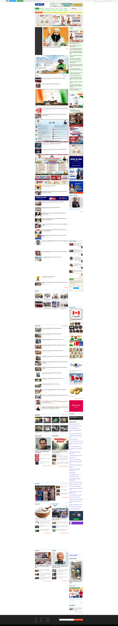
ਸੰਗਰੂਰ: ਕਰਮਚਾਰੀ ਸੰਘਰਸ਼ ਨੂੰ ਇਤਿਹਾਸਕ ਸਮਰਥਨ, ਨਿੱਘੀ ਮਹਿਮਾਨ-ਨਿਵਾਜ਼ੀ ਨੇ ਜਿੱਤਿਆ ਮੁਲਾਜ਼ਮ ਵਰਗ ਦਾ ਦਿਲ (76, 78)
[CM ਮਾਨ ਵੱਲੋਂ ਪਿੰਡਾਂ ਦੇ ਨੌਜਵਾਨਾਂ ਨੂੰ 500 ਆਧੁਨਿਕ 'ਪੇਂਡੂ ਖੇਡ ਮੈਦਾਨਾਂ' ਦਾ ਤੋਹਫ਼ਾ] (38, 258)
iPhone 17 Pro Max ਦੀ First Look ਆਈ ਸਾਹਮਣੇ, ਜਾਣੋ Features (62, 577)
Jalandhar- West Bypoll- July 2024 (75, 484)
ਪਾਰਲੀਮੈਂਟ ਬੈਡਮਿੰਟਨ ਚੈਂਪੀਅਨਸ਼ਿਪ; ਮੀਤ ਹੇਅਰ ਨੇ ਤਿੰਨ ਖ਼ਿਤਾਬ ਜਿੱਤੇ (45, 526)
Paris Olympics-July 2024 (74, 474)
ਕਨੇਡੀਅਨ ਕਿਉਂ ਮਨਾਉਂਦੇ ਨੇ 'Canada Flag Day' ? (75, 384)
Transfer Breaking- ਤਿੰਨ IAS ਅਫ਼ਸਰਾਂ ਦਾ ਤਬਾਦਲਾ (45, 459)
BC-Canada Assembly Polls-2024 (75, 455)
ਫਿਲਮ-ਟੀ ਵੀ (55, 10)
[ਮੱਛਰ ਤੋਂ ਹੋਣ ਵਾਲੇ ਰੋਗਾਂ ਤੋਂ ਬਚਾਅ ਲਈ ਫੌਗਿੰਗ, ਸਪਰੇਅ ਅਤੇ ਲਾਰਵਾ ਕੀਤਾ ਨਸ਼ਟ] (38, 374)
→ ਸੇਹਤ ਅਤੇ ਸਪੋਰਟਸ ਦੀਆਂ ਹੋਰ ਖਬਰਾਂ (63, 533)
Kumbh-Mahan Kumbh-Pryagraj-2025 (75, 436)
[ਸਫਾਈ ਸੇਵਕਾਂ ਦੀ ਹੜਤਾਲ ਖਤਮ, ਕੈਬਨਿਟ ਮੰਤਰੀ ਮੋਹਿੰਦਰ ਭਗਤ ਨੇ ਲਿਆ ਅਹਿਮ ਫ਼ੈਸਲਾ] (38, 203)
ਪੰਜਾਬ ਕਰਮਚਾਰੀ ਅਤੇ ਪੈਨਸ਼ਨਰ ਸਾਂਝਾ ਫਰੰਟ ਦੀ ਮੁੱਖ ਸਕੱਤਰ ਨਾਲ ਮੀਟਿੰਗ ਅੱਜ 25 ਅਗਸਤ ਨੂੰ (75, 43)
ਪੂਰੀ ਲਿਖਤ (76, 519)
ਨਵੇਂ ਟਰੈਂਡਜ (66, 10)
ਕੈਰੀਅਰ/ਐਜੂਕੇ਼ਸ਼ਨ (49, 10)
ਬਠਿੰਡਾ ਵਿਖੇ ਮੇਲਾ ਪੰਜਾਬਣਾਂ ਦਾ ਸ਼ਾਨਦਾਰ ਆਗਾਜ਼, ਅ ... (42, 501)
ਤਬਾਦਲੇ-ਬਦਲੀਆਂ (41, 8)
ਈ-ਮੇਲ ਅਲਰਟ (37, 10)
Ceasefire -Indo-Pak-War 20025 (75, 433)
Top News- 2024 (72, 457)
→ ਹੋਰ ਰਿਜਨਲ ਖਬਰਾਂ (65, 411)
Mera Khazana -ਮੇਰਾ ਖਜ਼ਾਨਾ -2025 (75, 426)
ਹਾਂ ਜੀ (71, 286)
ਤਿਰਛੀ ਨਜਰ (43, 10)
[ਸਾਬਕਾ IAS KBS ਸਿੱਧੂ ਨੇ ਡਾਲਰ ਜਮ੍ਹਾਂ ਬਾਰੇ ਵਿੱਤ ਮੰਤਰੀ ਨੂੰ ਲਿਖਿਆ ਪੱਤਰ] (38, 85)
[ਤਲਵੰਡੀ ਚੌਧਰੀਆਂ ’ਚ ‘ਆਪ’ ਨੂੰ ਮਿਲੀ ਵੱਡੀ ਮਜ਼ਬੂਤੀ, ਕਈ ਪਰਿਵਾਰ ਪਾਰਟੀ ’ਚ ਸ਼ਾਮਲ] (38, 380)
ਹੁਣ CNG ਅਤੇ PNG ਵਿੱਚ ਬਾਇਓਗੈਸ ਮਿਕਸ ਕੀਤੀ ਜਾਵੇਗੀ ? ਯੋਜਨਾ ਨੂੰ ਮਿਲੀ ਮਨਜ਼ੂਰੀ (45, 530)
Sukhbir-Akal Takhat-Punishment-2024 (75, 444)
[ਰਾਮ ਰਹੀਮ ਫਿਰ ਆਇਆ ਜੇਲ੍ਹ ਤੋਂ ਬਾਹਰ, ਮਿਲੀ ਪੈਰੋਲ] (38, 187)
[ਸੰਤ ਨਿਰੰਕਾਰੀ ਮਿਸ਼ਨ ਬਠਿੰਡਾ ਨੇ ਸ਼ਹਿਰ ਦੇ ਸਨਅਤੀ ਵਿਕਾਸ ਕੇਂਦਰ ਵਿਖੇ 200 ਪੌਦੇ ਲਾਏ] (38, 341)
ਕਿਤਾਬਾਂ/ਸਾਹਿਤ (60, 10)
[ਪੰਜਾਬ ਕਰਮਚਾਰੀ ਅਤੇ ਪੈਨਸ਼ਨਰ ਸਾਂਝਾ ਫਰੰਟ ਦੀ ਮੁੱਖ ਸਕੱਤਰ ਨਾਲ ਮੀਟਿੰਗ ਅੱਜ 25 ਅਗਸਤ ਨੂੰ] (38, 80)
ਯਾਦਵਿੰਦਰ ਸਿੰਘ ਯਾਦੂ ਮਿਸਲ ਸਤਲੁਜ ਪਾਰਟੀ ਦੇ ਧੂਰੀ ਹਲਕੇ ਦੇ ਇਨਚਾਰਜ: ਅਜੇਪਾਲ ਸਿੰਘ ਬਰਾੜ (76, 89)
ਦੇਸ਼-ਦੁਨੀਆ (57, 8)
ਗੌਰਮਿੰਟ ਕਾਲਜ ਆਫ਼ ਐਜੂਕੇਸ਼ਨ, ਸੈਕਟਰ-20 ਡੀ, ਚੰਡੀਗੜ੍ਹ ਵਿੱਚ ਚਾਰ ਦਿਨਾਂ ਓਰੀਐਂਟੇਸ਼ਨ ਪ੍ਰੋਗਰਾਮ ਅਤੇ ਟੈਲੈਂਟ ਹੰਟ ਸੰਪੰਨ (62, 456)
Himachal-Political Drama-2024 (75, 506)
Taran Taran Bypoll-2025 (74, 428)
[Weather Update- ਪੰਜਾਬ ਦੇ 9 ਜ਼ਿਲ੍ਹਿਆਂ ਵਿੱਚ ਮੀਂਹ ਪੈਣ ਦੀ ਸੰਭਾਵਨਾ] (38, 145)
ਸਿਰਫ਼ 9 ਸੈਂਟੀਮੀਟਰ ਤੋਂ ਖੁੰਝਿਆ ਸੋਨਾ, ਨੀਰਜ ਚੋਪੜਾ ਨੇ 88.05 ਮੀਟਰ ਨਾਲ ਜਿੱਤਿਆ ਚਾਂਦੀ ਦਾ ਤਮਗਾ (62, 526)
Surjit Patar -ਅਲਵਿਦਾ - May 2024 (75, 495)
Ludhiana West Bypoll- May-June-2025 (75, 431)
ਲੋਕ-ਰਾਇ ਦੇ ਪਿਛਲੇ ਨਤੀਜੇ (79, 290)
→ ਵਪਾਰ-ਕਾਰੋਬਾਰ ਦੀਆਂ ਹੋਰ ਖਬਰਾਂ (46, 533)
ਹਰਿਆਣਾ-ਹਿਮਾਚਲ (46, 8)
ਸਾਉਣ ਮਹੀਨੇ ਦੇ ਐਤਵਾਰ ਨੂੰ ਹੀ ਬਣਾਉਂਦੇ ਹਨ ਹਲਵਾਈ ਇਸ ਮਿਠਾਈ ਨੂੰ (62, 574)
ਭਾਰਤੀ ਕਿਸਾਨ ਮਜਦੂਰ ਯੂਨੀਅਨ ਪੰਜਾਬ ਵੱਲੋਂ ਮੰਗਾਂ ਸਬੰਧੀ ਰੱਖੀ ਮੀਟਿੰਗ (76, 82)
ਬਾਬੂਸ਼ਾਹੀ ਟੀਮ (36, 619)
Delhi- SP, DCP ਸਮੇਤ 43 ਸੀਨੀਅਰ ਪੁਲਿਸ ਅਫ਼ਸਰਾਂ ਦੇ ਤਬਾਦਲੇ (45, 463)
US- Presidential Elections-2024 (75, 446)
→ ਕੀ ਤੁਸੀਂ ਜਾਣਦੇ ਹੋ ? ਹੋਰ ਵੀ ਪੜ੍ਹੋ (78, 398)
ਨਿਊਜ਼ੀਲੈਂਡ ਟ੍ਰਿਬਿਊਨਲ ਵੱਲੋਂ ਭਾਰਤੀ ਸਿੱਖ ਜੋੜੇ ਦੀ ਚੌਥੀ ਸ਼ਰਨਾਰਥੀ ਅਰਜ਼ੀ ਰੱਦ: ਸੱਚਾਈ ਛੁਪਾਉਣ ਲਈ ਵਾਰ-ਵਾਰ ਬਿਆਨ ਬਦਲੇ (45, 578)
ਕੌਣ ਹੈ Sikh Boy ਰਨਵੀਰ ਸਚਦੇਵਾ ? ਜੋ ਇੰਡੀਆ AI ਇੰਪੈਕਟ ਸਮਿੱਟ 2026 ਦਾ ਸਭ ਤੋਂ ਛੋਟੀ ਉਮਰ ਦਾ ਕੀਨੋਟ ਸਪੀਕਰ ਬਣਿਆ (62, 570)
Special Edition (73, 555)
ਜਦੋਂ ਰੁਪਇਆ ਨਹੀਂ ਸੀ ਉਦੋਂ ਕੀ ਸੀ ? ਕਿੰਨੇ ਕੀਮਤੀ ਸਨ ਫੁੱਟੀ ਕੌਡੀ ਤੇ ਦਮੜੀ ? (76, 334)
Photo (44, 28)
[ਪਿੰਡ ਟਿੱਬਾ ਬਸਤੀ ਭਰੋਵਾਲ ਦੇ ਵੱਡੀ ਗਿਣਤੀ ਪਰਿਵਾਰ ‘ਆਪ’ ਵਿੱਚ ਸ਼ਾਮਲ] (38, 385)
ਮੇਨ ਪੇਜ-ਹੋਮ (37, 8)
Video (46, 28)
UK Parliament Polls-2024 (74, 476)
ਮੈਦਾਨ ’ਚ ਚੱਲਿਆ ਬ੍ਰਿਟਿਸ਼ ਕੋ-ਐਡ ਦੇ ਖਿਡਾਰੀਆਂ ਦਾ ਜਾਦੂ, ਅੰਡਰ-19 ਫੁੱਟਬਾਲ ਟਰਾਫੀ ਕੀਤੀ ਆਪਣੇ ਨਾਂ (62, 523)
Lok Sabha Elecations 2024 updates (76, 499)
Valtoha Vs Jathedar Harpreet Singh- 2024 (75, 452)
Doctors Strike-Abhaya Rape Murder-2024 (74, 470)
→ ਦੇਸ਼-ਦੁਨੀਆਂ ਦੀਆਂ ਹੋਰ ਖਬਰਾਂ (47, 581)
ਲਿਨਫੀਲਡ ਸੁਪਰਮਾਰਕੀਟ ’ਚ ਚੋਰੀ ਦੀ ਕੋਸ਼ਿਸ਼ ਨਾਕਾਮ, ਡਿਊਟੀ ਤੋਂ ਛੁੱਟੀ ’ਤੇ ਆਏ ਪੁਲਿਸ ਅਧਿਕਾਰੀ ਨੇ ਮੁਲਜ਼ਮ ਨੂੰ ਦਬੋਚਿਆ (45, 574)
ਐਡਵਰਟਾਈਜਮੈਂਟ (42, 615)
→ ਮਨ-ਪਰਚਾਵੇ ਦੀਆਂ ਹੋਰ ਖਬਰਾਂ (64, 497)
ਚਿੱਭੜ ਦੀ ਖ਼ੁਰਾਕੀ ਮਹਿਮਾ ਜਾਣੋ (72, 396)
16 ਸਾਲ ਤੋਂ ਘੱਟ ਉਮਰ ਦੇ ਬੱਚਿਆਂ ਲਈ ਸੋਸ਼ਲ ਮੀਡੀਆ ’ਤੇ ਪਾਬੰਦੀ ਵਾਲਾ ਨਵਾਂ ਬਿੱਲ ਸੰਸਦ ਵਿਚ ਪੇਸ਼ (45, 570)
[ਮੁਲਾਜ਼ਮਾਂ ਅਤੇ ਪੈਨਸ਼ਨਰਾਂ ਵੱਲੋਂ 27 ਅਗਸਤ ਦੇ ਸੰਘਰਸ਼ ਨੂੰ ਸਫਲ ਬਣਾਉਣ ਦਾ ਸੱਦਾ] (38, 330)
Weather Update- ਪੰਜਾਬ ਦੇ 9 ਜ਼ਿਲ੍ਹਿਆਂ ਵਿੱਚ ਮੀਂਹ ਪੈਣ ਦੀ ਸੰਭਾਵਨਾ (76, 56)
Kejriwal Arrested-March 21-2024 (75, 504)
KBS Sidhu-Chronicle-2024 (74, 497)
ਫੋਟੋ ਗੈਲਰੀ (61, 8)
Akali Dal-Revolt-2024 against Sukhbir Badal (75, 479)
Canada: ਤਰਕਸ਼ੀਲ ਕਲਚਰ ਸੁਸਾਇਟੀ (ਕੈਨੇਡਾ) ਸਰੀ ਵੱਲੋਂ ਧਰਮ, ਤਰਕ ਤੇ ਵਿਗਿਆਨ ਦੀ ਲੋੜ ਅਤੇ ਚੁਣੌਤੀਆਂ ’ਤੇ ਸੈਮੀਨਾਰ (43, 566)
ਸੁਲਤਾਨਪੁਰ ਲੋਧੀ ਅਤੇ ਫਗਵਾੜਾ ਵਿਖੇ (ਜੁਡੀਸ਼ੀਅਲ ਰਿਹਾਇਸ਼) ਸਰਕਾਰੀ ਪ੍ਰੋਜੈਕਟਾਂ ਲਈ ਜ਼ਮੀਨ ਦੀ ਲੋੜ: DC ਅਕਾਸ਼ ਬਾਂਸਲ (76, 85)
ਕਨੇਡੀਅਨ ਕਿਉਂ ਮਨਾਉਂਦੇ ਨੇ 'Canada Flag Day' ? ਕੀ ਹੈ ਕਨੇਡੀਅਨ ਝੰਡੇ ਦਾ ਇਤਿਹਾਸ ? (76, 320)
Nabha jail (71, 467)
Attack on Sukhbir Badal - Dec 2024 (76, 441)
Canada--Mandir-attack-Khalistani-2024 (76, 449)
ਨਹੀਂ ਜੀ (78, 286)
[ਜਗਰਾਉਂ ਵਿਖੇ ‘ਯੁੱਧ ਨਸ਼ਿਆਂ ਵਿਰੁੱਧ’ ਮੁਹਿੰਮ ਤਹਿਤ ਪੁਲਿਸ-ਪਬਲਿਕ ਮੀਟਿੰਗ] (38, 209)
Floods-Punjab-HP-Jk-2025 (74, 424)
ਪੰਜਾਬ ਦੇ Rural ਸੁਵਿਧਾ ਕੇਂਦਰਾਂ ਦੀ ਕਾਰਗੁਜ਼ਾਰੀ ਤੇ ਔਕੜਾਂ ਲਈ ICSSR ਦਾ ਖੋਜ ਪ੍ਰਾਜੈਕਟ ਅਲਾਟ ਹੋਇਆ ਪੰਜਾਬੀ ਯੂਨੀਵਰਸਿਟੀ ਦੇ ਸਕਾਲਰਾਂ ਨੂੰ (60, 566)
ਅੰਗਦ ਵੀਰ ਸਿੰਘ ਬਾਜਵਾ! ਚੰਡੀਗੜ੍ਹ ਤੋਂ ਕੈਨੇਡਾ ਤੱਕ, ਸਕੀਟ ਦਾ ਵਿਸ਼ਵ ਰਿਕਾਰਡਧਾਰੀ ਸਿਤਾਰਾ (62, 530)
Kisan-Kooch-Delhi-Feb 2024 (74, 508)
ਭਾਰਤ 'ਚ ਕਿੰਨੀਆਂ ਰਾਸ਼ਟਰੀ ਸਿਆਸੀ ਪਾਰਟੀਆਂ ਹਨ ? (75, 346)
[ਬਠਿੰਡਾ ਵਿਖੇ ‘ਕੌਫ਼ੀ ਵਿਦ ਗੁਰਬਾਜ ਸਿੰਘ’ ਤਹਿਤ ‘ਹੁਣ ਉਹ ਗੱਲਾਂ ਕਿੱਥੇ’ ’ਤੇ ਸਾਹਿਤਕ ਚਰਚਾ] (38, 352)
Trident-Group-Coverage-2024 (75, 486)
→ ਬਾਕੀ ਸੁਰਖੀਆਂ (80, 92)
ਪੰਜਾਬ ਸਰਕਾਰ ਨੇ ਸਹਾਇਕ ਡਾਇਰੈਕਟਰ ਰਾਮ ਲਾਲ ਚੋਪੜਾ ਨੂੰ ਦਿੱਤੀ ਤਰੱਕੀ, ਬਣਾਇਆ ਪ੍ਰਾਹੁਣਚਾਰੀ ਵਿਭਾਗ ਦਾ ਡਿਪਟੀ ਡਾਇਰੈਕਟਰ (43, 451)
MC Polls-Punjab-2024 (73, 439)
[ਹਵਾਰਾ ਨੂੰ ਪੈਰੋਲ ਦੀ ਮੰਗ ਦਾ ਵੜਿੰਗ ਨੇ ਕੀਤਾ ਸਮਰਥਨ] (38, 278)
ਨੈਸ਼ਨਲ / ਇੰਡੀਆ (52, 8)
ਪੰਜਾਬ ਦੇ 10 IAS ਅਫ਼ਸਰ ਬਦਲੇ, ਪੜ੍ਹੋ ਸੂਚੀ (45, 454)
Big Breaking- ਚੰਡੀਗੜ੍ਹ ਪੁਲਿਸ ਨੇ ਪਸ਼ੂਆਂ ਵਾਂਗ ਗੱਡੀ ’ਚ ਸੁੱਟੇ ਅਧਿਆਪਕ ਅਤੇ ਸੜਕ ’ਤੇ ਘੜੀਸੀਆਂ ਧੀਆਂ (62, 463)
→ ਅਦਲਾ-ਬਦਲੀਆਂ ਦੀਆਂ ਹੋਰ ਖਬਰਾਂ (46, 465)
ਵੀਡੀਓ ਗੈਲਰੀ (65, 8)
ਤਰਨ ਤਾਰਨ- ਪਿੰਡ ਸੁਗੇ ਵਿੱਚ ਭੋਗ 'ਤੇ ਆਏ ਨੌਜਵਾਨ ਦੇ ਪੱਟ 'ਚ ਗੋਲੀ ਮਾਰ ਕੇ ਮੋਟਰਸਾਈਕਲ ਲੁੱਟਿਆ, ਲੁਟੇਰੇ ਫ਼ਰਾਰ (54, 12)
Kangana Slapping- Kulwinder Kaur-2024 (76, 489)
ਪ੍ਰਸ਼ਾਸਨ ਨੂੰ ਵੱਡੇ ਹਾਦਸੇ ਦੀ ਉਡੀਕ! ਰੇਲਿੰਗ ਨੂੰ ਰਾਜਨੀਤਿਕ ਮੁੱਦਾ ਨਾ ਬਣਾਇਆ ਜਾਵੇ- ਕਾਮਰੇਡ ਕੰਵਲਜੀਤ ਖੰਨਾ (76, 69)
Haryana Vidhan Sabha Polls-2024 (75, 465)
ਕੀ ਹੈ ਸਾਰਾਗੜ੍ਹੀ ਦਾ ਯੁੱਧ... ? (72, 358)
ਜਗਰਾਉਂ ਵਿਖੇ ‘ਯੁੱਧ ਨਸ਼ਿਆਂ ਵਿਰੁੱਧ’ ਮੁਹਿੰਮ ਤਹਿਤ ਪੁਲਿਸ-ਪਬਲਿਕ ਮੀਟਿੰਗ (75, 62)
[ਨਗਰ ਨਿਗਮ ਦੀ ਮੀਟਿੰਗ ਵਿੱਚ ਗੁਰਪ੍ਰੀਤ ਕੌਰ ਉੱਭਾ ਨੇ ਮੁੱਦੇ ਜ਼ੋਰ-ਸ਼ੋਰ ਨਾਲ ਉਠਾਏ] (38, 335)
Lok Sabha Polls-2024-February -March (75, 502)
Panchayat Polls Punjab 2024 (74, 459)
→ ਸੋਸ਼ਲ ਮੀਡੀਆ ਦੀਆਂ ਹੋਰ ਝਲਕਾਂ (78, 609)
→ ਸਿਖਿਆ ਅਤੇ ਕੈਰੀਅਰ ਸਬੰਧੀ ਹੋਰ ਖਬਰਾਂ (63, 466)
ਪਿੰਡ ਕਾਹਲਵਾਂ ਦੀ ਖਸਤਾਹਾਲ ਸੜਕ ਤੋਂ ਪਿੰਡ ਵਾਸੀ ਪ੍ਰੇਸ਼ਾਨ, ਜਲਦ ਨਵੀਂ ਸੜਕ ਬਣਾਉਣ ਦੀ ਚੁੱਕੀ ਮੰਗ (75, 59)
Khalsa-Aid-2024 (72, 472)
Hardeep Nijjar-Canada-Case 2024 (75, 482)
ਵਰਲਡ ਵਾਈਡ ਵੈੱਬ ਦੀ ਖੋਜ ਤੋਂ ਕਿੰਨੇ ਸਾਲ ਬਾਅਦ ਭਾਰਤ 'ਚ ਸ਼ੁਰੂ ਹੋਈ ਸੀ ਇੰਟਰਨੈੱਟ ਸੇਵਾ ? (76, 371)
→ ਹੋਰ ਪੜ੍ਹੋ (81, 211)
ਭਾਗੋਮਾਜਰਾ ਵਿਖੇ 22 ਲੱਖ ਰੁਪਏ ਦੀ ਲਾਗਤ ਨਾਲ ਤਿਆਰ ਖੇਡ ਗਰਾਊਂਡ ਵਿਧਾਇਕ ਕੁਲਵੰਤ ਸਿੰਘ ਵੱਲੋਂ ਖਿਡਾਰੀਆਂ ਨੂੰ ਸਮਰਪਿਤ (76, 65)
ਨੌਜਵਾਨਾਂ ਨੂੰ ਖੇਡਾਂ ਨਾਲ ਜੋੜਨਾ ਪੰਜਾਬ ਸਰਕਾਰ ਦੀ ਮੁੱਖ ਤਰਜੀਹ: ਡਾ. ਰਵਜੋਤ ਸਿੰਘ (59, 519)
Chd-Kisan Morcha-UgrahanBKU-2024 (75, 462)
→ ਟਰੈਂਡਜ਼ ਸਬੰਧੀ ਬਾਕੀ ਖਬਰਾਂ (64, 580)
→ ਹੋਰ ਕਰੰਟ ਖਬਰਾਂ (66, 287)
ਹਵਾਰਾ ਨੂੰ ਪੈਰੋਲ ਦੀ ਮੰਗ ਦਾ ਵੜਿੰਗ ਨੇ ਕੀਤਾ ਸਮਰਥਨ (76, 75)
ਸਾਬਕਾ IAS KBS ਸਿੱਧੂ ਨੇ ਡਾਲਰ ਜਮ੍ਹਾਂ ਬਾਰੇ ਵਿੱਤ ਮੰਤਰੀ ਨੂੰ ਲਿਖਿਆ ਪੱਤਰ (75, 46)
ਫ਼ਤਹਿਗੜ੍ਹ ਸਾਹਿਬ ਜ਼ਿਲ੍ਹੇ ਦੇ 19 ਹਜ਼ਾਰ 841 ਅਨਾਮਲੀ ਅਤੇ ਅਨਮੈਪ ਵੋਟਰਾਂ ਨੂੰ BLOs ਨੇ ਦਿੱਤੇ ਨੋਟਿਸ (76, 73)
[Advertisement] (38, 41)
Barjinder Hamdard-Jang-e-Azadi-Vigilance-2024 (75, 492)
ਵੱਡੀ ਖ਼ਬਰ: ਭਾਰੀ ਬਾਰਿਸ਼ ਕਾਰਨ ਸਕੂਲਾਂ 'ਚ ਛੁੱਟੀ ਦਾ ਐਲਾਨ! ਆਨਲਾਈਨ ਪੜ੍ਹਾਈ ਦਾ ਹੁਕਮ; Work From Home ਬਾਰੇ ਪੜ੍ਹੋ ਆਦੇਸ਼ (60, 451)
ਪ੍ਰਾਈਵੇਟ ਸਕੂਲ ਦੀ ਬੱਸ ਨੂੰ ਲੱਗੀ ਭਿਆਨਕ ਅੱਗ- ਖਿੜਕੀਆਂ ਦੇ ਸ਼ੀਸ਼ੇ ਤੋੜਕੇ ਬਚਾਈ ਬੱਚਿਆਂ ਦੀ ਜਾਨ (62, 459)
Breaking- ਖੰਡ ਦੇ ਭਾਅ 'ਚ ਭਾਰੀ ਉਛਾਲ (41, 518)
